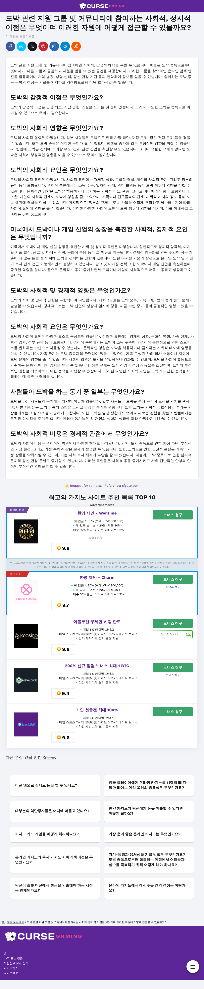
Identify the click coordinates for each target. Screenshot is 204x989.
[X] (32, 46)
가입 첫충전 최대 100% (97, 709)
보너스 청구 (172, 515)
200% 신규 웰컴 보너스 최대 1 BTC (97, 665)
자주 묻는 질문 (13, 958)
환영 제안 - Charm (97, 577)
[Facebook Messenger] (21, 46)
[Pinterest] (43, 46)
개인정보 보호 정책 (16, 963)
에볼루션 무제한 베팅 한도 (97, 621)
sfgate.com (130, 486)
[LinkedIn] (54, 46)
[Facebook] (10, 46)
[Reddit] (76, 46)
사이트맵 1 (10, 968)
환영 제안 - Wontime (97, 513)
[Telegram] (65, 46)
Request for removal (86, 486)
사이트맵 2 (11, 972)
